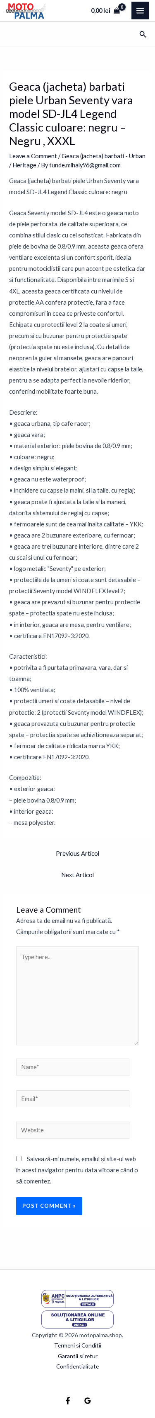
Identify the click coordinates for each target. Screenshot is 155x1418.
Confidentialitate (77, 1366)
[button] (143, 34)
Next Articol (77, 874)
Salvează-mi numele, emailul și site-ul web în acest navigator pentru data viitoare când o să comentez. (77, 1170)
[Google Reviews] (87, 1400)
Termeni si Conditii (77, 1345)
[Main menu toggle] (140, 10)
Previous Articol (77, 853)
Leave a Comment (33, 156)
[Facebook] (68, 1400)
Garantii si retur (78, 1355)
